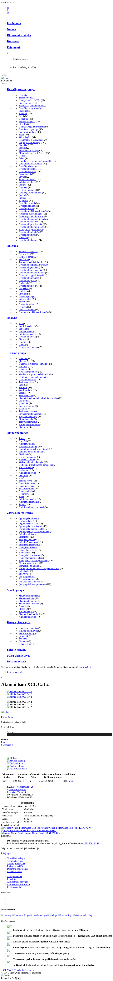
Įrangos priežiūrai (27, 576)
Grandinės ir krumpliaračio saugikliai (36, 161)
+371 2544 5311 (8, 970)
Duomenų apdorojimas (17, 869)
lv (8, 7)
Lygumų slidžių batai (28, 523)
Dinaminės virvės (27, 483)
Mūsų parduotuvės (18, 655)
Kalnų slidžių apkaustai (29, 555)
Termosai (23, 387)
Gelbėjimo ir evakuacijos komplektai (36, 465)
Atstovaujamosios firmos (18, 884)
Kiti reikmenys (26, 611)
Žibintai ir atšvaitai (27, 179)
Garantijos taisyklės (16, 863)
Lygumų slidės (25, 521)
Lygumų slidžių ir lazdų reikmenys (35, 531)
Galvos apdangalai (27, 296)
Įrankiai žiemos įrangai (29, 581)
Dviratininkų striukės (28, 221)
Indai (21, 385)
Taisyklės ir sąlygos (16, 858)
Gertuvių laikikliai (27, 190)
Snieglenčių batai (27, 539)
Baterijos (23, 408)
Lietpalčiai (24, 288)
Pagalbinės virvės (27, 486)
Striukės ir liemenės (28, 251)
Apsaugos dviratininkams (30, 213)
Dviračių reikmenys (28, 166)
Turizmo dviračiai (27, 97)
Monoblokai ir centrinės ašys (32, 153)
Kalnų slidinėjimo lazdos (30, 558)
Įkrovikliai (23, 403)
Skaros (22, 301)
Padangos (23, 111)
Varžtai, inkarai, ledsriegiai (31, 462)
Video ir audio (25, 644)
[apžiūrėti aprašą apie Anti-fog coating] (16, 760)
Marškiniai (24, 259)
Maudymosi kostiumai (29, 603)
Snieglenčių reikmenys (29, 544)
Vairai (21, 134)
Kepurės (23, 307)
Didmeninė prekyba (19, 35)
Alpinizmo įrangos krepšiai (31, 507)
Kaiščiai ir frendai (27, 459)
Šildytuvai (24, 427)
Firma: (4, 717)
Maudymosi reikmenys (29, 595)
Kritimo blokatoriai (27, 457)
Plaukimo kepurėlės (28, 601)
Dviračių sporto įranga (21, 89)
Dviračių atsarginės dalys (30, 108)
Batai (21, 323)
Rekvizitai (11, 879)
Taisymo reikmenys (28, 422)
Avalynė (12, 317)
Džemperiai (24, 254)
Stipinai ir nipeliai (27, 121)
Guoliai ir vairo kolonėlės (30, 163)
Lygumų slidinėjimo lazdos (31, 529)
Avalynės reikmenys (28, 347)
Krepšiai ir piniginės (28, 371)
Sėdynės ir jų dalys (27, 132)
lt (7, 10)
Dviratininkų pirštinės (29, 232)
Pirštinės (23, 293)
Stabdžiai (23, 145)
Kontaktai (13, 41)
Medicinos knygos (27, 633)
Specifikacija (7, 745)
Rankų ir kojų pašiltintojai (31, 229)
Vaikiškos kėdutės (27, 182)
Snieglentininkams (27, 534)
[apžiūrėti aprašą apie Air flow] (12, 758)
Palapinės (23, 358)
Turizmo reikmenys (28, 411)
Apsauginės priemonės (29, 424)
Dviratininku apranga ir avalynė (33, 219)
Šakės (21, 158)
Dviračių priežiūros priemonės (33, 211)
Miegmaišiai (24, 361)
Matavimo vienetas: (10, 722)
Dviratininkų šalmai (28, 169)
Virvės (22, 478)
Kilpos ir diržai (26, 467)
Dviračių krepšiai (27, 203)
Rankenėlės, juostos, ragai (31, 140)
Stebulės (23, 124)
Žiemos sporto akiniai (29, 566)
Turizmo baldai (26, 395)
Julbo (10, 717)
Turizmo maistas (26, 382)
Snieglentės (24, 537)
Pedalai (22, 148)
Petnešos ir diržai (27, 309)
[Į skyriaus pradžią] (5, 78)
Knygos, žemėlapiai (18, 622)
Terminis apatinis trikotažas (31, 262)
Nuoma (11, 29)
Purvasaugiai (25, 174)
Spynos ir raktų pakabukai (31, 414)
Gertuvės (23, 187)
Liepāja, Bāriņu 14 (17, 792)
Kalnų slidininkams (28, 547)
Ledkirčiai (23, 475)
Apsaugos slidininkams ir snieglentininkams (39, 568)
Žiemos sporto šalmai (29, 563)
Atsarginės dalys (26, 579)
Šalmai (22, 438)
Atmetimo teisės (14, 871)
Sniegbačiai (24, 571)
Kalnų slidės (24, 552)
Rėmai (22, 155)
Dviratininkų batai (27, 235)
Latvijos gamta (14, 887)
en (8, 12)
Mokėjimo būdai (14, 876)
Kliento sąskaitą (16, 649)
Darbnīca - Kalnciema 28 (20, 797)
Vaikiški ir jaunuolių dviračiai (32, 105)
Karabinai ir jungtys (28, 446)
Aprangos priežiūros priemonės (33, 312)
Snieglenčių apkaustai (29, 542)
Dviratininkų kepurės (28, 240)
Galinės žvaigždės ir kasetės (32, 126)
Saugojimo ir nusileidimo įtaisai (33, 449)
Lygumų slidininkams (29, 518)
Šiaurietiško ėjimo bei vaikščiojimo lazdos (38, 398)
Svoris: (4, 727)
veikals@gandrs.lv (25, 970)
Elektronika (24, 400)
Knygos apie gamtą (28, 628)
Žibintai (22, 393)
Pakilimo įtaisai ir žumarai (31, 451)
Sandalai (23, 328)
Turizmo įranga (16, 352)
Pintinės (22, 198)
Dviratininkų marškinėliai (30, 224)
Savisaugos (24, 470)
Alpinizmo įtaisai (27, 444)
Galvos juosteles (26, 304)
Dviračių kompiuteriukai (30, 192)
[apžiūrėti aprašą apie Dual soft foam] (15, 763)
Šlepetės (22, 339)
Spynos (22, 177)
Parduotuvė (14, 23)
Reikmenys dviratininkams (31, 216)
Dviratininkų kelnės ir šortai (32, 227)
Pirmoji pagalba (26, 419)
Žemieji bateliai (26, 326)
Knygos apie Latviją (28, 630)
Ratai (21, 116)
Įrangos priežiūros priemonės (32, 584)
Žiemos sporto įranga (20, 512)
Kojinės (22, 291)
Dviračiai (23, 95)
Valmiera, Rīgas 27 (17, 789)
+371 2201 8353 (91, 843)
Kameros (23, 113)
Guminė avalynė (26, 331)
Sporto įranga (15, 590)
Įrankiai (22, 195)
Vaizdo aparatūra (26, 406)
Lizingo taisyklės (15, 866)
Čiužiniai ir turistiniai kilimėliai (33, 364)
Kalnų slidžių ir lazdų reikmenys (34, 560)
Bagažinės (23, 200)
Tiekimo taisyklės (15, 861)
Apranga (12, 245)
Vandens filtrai (25, 390)
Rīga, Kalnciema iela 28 (22, 787)
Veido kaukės (25, 299)
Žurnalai (23, 636)
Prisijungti (6, 853)
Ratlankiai (23, 119)
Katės (21, 496)
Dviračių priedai (26, 208)
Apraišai (23, 441)
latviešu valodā (84, 667)
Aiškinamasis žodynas (17, 881)
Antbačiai (23, 237)
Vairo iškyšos (25, 137)
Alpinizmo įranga (17, 432)
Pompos (22, 184)
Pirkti (3, 742)
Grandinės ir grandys (28, 129)
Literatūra (23, 641)
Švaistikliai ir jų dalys (29, 150)
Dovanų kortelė (16, 661)
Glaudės (22, 606)
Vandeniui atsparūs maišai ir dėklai (35, 374)
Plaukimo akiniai (26, 598)
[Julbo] (5, 712)
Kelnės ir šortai (26, 257)
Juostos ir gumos (26, 488)
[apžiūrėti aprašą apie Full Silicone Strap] (17, 768)
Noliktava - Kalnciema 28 (21, 794)
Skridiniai (23, 454)
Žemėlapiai (24, 638)
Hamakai (23, 369)
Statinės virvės (25, 480)
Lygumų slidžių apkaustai (31, 526)
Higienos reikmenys (28, 416)
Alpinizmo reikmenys (29, 502)
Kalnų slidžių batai (27, 550)
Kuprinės (23, 366)
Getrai (22, 344)
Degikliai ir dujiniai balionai (32, 377)
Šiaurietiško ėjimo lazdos (30, 614)
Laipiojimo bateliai (27, 334)
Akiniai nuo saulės (27, 171)
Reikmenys (24, 494)
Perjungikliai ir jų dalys (29, 142)
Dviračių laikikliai (27, 206)
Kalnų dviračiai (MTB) (29, 100)
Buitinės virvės (26, 491)
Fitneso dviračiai (26, 103)
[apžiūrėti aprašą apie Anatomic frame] (15, 766)
